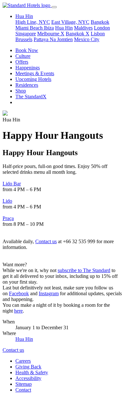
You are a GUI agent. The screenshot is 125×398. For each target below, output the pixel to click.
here (18, 311)
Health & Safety (31, 372)
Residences (26, 85)
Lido (7, 201)
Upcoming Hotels (33, 79)
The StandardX (30, 96)
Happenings (27, 67)
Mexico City (86, 39)
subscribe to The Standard (84, 270)
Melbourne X (50, 33)
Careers (23, 361)
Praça (8, 218)
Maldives (83, 28)
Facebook (19, 293)
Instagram (49, 293)
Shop (20, 90)
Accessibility (28, 378)
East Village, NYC (70, 22)
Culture (22, 56)
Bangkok (100, 22)
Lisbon (98, 33)
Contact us (46, 241)
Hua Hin (64, 28)
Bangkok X (77, 33)
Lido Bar (12, 183)
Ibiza (49, 28)
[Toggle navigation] (54, 7)
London (102, 28)
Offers (21, 62)
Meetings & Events (34, 73)
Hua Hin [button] (24, 16)
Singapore (25, 33)
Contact (23, 390)
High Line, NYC (32, 22)
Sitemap (23, 384)
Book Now (26, 50)
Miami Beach (29, 28)
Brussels (23, 39)
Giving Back (28, 366)
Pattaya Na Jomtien (53, 39)
